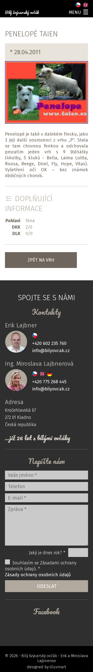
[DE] (49, 373)
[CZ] (78, 4)
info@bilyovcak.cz (51, 350)
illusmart (58, 667)
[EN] (85, 4)
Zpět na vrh (41, 260)
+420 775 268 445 (49, 381)
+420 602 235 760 (49, 343)
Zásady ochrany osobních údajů (38, 574)
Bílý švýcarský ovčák (22, 12)
